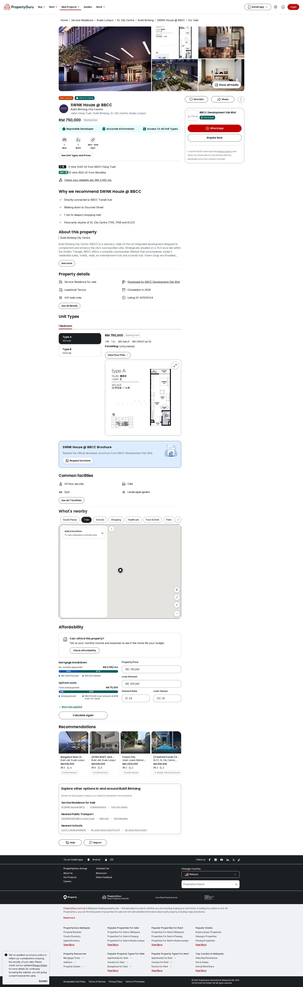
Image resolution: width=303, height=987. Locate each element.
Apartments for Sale (117, 958)
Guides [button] (88, 7)
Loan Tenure (160, 691)
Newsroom (101, 873)
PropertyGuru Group (75, 868)
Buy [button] (40, 7)
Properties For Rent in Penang (167, 936)
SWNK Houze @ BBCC (171, 20)
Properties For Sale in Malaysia (123, 932)
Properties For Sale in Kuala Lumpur (126, 940)
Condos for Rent (160, 962)
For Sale (193, 20)
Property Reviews (72, 932)
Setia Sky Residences (207, 958)
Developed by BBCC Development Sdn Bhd (154, 281)
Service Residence (82, 20)
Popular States (204, 927)
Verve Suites (202, 962)
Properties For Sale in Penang (122, 936)
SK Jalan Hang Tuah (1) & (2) (105, 830)
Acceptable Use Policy (74, 981)
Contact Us (102, 868)
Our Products (70, 877)
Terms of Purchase (135, 981)
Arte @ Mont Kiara (205, 966)
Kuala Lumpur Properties (208, 932)
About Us (68, 873)
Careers (67, 881)
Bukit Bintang (146, 20)
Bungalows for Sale (117, 966)
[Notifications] (283, 7)
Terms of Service (97, 981)
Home (64, 20)
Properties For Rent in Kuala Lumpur (170, 940)
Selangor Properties (206, 936)
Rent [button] (52, 7)
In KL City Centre (119, 807)
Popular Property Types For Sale (125, 953)
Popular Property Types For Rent (170, 953)
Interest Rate (129, 691)
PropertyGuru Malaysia (76, 927)
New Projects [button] (69, 7)
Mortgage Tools (71, 958)
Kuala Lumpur (105, 20)
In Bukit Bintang (98, 807)
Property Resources (74, 953)
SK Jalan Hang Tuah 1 (136, 830)
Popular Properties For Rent (167, 927)
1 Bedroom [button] (65, 326)
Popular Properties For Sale (123, 927)
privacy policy (224, 151)
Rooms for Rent (160, 966)
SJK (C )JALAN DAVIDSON (73, 830)
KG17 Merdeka (121, 818)
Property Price (130, 662)
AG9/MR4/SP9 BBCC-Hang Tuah (77, 818)
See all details (69, 305)
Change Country (191, 868)
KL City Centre (125, 20)
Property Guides (71, 966)
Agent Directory (71, 940)
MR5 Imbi (104, 818)
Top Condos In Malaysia (209, 953)
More (99, 7)
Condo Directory (71, 936)
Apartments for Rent (162, 958)
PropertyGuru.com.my (74, 908)
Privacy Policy (40, 965)
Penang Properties (205, 940)
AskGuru (67, 962)
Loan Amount (129, 676)
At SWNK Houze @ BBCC (73, 807)
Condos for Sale (115, 962)
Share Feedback (104, 877)
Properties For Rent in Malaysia (168, 932)
